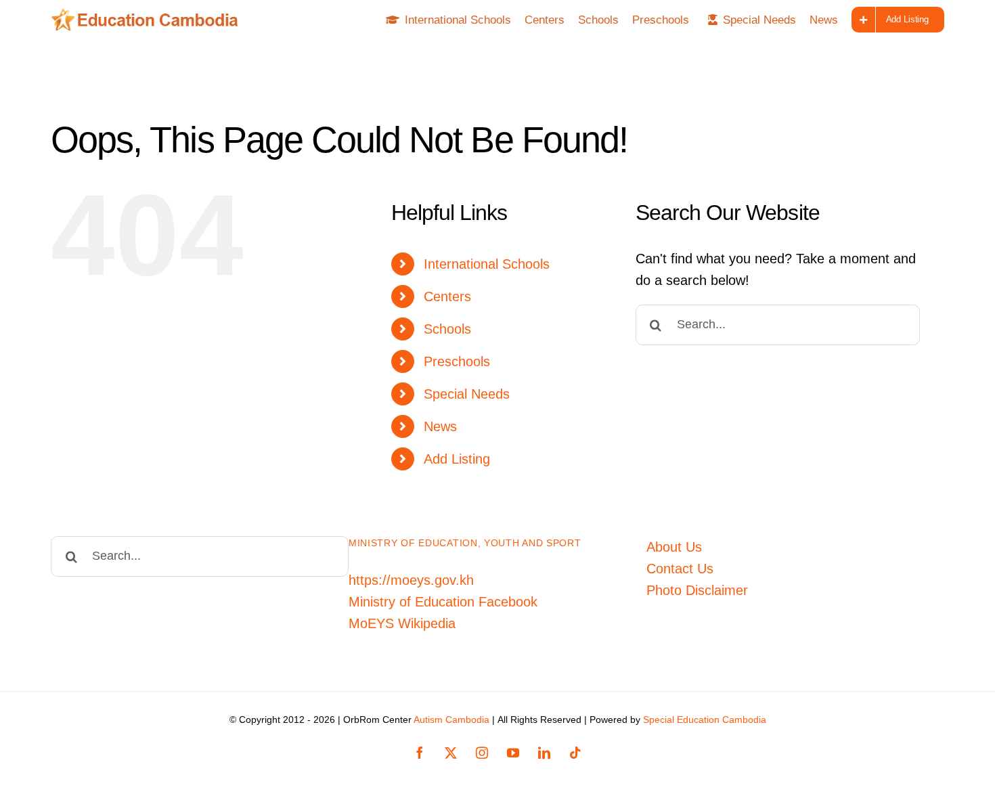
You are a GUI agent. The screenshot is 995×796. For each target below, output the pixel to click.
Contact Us (679, 568)
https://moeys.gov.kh (411, 580)
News (440, 426)
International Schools (487, 264)
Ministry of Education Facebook (443, 601)
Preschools (457, 361)
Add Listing (457, 458)
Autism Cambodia (451, 719)
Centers (447, 296)
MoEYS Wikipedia (402, 623)
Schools (447, 329)
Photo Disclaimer (697, 590)
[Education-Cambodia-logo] (149, 14)
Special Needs (467, 393)
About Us (674, 546)
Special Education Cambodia (704, 719)
